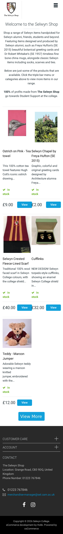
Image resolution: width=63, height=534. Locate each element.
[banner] (31, 416)
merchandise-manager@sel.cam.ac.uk (31, 494)
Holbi (40, 524)
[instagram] (33, 504)
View (25, 204)
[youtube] (40, 506)
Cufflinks (37, 259)
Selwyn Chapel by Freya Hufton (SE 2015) (43, 155)
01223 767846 (17, 490)
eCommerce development (20, 524)
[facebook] (24, 504)
